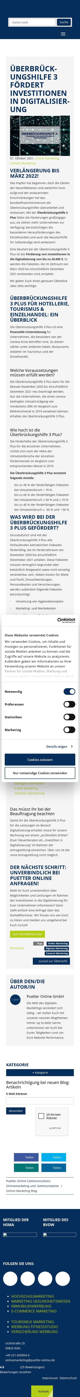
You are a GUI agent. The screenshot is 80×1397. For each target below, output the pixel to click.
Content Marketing (23, 163)
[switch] (69, 704)
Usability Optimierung (29, 793)
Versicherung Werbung (34, 1331)
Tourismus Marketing (32, 1321)
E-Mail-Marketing (26, 788)
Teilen (29, 1157)
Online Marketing (47, 158)
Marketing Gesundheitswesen (40, 1301)
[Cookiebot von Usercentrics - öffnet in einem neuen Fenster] (57, 620)
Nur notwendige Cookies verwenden (40, 773)
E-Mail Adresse (16, 1094)
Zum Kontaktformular (27, 934)
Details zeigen (56, 746)
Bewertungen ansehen (15, 1372)
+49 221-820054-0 (17, 1355)
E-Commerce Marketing (34, 1311)
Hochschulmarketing (32, 1296)
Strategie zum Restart (29, 783)
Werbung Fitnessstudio (34, 1326)
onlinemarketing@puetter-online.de (30, 1360)
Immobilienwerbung (31, 1306)
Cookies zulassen (40, 760)
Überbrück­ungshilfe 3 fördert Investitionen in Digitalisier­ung (40, 89)
